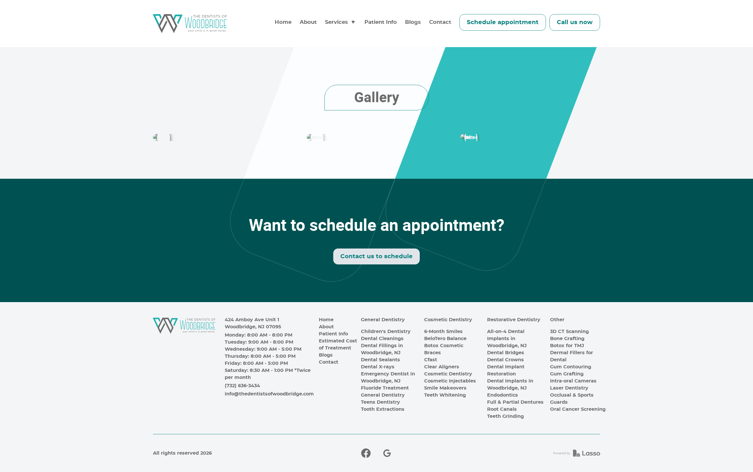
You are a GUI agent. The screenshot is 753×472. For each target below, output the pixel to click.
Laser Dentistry (569, 388)
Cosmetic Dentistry (448, 319)
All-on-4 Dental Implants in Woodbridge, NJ (507, 338)
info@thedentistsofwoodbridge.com (269, 394)
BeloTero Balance (445, 338)
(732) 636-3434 (242, 385)
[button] (340, 23)
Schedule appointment (503, 22)
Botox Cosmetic (443, 345)
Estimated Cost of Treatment (338, 344)
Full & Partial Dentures (515, 402)
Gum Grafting (567, 374)
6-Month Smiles (443, 331)
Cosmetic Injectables (450, 381)
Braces (432, 352)
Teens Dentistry (380, 402)
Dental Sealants (380, 359)
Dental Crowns (505, 359)
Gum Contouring (570, 367)
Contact (440, 22)
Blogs (413, 22)
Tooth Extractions (382, 409)
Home (283, 22)
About (308, 22)
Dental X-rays (377, 367)
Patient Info (380, 22)
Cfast (430, 359)
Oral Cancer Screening (578, 409)
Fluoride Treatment (385, 388)
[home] (190, 23)
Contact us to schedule (376, 256)
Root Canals (502, 409)
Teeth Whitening (445, 395)
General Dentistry (383, 319)
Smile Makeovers (445, 388)
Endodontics (502, 395)
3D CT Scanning (569, 331)
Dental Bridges (505, 352)
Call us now (575, 22)
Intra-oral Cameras (573, 381)
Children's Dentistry (386, 331)
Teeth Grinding (505, 416)
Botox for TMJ (567, 345)
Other (557, 319)
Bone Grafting (567, 338)
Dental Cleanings (382, 338)
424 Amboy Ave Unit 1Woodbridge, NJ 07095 (253, 323)
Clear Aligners (441, 367)
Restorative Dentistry (513, 319)
